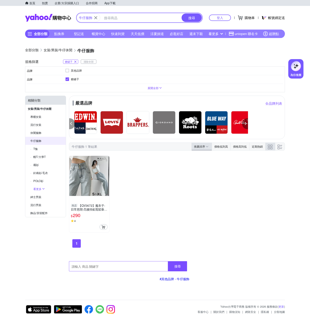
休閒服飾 (35, 133)
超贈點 (274, 33)
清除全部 (89, 61)
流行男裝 (35, 205)
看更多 (214, 33)
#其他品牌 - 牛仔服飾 (174, 279)
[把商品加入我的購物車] (104, 227)
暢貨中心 (98, 33)
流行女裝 (35, 125)
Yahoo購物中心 (48, 18)
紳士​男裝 (35, 197)
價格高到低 (240, 146)
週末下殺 (196, 33)
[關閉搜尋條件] (95, 17)
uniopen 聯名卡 (246, 33)
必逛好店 (176, 33)
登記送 (79, 33)
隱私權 (265, 312)
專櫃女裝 (35, 117)
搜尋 (177, 266)
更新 (281, 306)
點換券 (59, 33)
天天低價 (137, 33)
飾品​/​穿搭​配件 (39, 213)
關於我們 (218, 312)
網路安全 (250, 312)
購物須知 (234, 312)
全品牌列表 (273, 103)
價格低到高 (221, 146)
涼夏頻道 (157, 33)
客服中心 (203, 312)
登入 (220, 17)
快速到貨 (118, 33)
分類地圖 (279, 312)
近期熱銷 (257, 146)
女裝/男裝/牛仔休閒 (39, 109)
